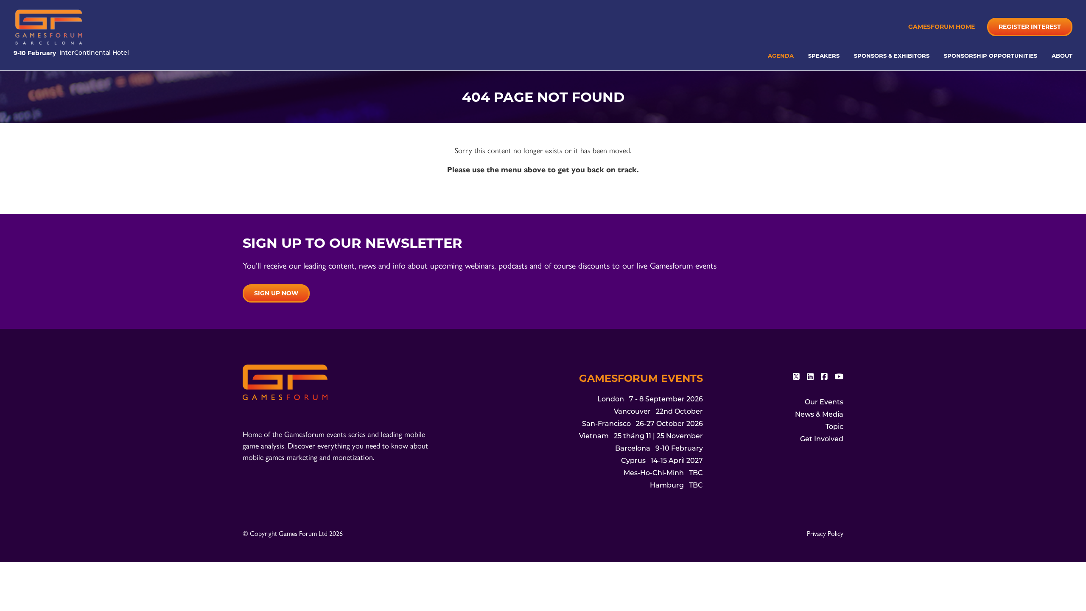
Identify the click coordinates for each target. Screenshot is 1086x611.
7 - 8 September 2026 (650, 399)
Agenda (781, 55)
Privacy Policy (825, 533)
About (1062, 55)
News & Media (819, 415)
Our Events (824, 402)
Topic (834, 427)
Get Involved (821, 439)
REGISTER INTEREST (1030, 27)
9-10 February (659, 449)
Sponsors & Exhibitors (892, 55)
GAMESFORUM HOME (941, 27)
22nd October (658, 412)
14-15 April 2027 (662, 461)
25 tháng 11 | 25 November (641, 436)
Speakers (824, 55)
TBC (663, 473)
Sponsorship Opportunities (991, 55)
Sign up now (276, 293)
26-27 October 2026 (642, 424)
